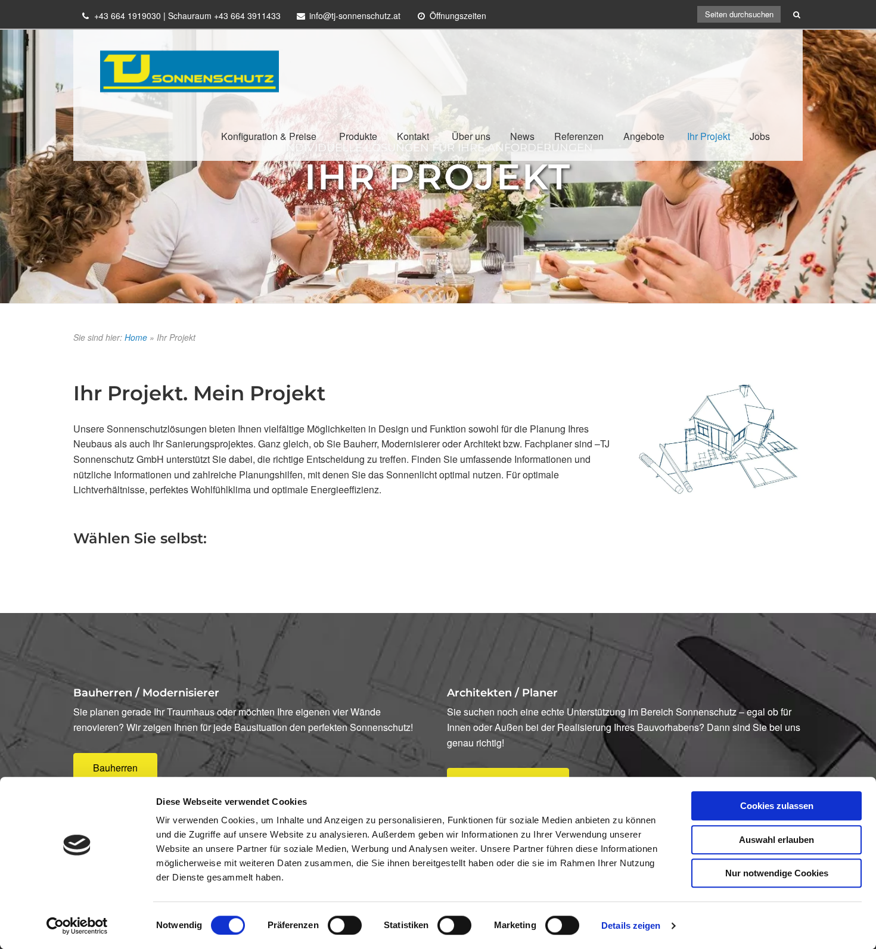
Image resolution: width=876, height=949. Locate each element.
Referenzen (579, 136)
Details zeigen (630, 925)
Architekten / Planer (502, 692)
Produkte (358, 136)
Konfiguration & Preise (268, 136)
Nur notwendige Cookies (776, 873)
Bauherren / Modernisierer (146, 692)
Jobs (760, 136)
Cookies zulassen (776, 806)
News (522, 136)
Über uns (471, 136)
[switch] (345, 925)
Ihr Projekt (708, 136)
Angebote (643, 136)
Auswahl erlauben (776, 840)
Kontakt (413, 136)
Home (136, 337)
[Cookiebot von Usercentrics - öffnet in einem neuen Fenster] (77, 926)
